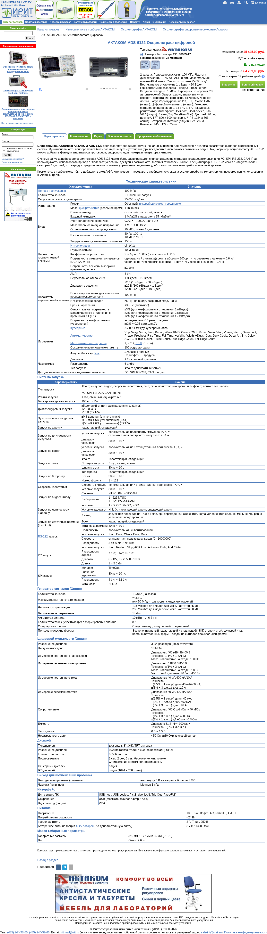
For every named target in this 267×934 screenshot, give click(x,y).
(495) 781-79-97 (20, 1)
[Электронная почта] (71, 867)
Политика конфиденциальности (245, 932)
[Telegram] (64, 867)
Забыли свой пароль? (13, 159)
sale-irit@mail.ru (211, 932)
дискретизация (89, 207)
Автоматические (81, 335)
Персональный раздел (182, 22)
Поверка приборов (60, 22)
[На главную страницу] (17, 13)
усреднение (173, 203)
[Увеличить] (40, 89)
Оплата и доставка (36, 22)
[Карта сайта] (239, 2)
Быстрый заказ (252, 84)
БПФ (138, 343)
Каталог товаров (12, 22)
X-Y (97, 353)
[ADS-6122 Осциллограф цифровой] (57, 66)
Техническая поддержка (113, 22)
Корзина (260, 2)
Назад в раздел (47, 860)
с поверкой (234, 71)
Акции (146, 22)
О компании (159, 22)
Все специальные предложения (17, 123)
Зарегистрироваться (12, 162)
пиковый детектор (151, 203)
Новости (135, 22)
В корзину (229, 84)
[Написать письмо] (232, 2)
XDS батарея (85, 826)
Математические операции (88, 343)
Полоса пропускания (52, 190)
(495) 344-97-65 (17, 932)
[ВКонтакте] (58, 867)
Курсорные (77, 328)
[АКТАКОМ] (177, 49)
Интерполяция (80, 245)
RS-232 (43, 536)
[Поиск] (246, 2)
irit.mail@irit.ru (13, 5)
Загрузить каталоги (85, 22)
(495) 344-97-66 (39, 932)
